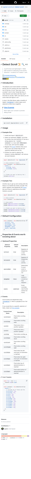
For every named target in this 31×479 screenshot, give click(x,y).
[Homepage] (15, 2)
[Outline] (29, 59)
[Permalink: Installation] (1, 118)
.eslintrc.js (6, 45)
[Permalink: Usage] (1, 128)
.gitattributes (7, 48)
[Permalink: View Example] (3, 108)
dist (5, 26)
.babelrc (6, 39)
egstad (6, 20)
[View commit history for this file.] (27, 20)
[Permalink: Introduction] (1, 83)
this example (15, 308)
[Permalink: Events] (1, 297)
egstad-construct (8, 7)
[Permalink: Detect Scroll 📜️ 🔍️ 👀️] (1, 64)
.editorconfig (7, 42)
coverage (6, 23)
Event (13, 146)
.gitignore (6, 51)
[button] (27, 123)
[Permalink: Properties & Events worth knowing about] (1, 235)
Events (24, 187)
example (6, 32)
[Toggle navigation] (2, 2)
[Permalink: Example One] (1, 132)
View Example (9, 107)
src (5, 36)
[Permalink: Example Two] (1, 181)
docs (5, 29)
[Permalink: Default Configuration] (1, 216)
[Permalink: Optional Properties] (1, 241)
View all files (16, 54)
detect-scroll (19, 7)
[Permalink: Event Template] (1, 377)
